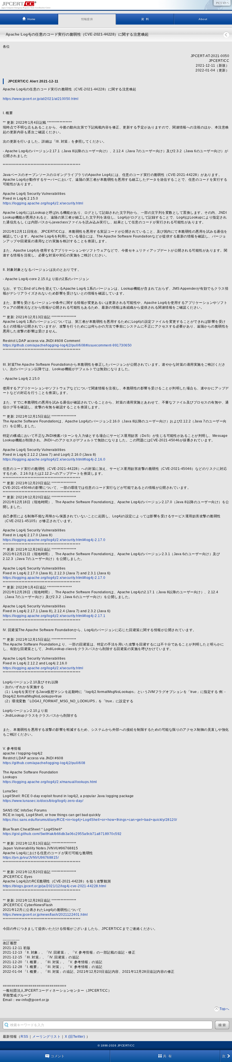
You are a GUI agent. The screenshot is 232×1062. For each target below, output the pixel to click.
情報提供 (87, 19)
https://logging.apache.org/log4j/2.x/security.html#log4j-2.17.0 (54, 540)
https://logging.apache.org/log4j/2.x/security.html (43, 203)
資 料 (145, 19)
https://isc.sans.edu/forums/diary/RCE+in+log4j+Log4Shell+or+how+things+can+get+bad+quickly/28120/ (90, 820)
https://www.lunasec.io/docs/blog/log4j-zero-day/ (43, 801)
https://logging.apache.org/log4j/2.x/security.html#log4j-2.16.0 (54, 459)
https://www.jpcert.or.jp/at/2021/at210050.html (40, 99)
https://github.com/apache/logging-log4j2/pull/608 (44, 763)
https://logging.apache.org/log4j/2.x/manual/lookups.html (50, 782)
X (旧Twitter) (75, 1037)
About (203, 19)
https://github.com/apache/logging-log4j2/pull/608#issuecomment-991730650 (67, 345)
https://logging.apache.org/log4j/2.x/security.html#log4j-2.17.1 (54, 616)
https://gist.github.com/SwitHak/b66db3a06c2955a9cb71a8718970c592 (62, 834)
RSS (24, 1037)
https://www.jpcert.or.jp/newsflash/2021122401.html (45, 915)
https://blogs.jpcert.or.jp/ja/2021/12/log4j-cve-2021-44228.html (54, 886)
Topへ (224, 1009)
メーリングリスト (46, 1037)
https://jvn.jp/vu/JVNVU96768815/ (31, 858)
